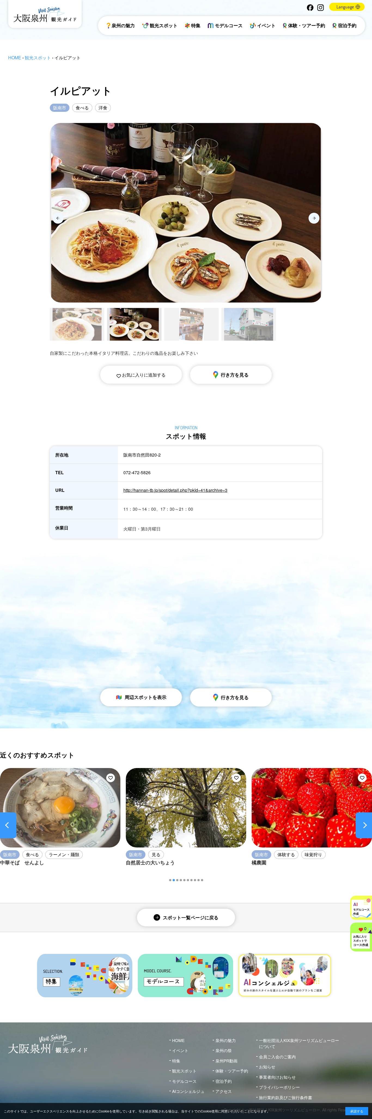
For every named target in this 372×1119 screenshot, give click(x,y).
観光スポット (164, 25)
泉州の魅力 (123, 25)
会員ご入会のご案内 (277, 1056)
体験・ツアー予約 (306, 25)
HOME (14, 57)
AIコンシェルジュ (188, 1091)
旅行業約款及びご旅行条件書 (285, 1097)
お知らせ (267, 1066)
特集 (195, 25)
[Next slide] (314, 218)
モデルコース (229, 25)
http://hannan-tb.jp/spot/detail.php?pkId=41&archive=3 (175, 490)
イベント (266, 25)
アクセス (223, 1091)
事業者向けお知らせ (277, 1077)
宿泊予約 (347, 25)
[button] (170, 880)
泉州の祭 (223, 1050)
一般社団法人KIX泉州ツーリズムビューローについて (299, 1043)
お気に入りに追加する (143, 375)
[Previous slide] (58, 218)
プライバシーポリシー (279, 1087)
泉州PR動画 (226, 1060)
